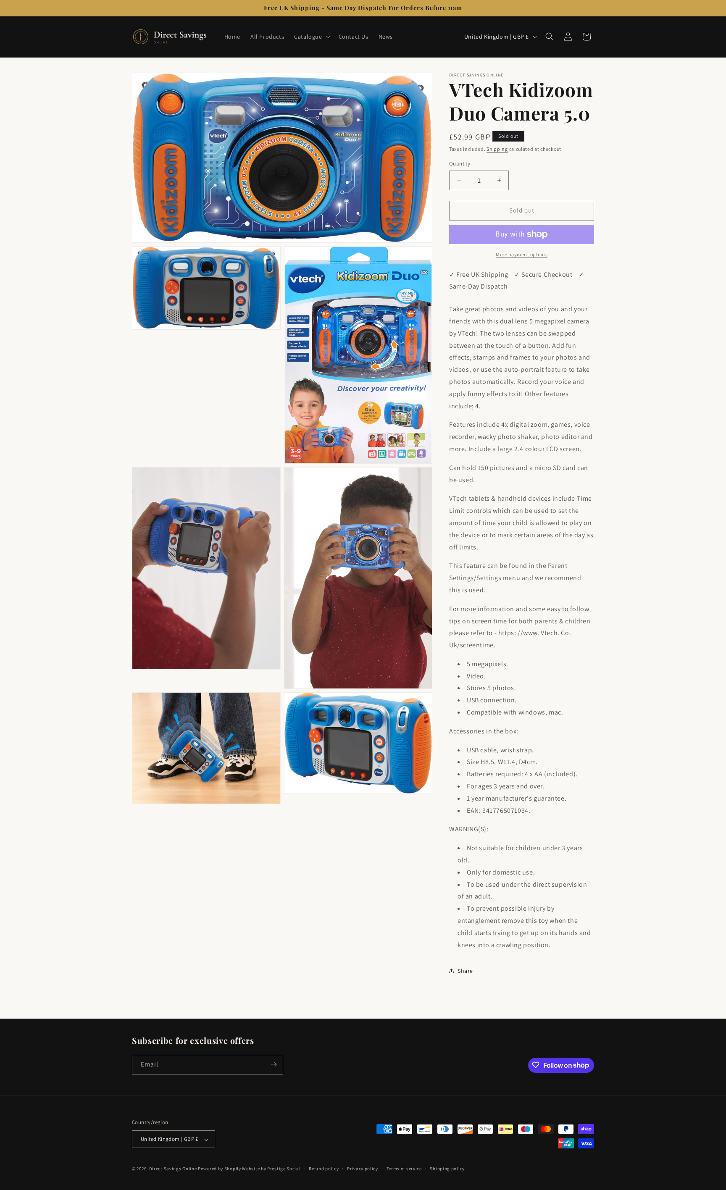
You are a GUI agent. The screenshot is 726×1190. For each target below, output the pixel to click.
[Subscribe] (273, 1064)
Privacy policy (362, 1169)
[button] (311, 36)
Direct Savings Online (173, 1169)
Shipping (497, 149)
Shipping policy (447, 1169)
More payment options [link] (521, 254)
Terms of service (404, 1169)
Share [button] (465, 971)
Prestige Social (284, 1169)
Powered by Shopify (219, 1169)
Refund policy (324, 1169)
